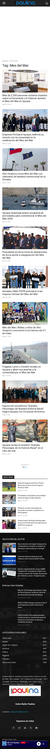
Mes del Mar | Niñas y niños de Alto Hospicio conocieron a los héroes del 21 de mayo (24, 330)
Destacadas (6, 363)
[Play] (38, 743)
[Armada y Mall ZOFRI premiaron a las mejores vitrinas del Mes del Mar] (25, 277)
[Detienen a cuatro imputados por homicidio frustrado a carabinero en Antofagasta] (9, 512)
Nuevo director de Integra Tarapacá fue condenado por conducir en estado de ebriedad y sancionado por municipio (32, 546)
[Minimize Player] (43, 743)
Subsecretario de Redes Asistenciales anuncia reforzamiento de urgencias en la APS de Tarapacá (32, 523)
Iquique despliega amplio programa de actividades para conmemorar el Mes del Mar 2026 (24, 216)
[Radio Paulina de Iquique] (25, 3)
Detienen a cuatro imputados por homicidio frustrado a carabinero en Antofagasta (31, 510)
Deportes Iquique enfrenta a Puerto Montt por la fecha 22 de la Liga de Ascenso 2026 (31, 485)
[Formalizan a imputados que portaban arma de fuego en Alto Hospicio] (9, 499)
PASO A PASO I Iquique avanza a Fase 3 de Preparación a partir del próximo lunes (32, 605)
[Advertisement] (25, 32)
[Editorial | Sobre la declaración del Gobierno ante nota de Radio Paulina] (9, 560)
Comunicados (7, 130)
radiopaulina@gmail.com (19, 712)
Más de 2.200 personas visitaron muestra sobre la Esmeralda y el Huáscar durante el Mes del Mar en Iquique (24, 98)
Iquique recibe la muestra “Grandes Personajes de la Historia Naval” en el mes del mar (22, 448)
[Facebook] (13, 728)
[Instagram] (19, 728)
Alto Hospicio (7, 170)
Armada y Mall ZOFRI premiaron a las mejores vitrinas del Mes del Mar (22, 293)
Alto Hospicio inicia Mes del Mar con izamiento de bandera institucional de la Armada (23, 176)
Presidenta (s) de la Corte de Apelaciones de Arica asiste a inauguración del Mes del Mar (24, 255)
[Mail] (25, 728)
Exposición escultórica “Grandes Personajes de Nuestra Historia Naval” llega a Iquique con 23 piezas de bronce (23, 408)
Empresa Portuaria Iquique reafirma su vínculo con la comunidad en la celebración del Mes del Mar (23, 137)
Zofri (4, 287)
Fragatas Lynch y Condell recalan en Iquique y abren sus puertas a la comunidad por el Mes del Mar (21, 369)
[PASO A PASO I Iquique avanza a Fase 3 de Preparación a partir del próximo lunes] (9, 606)
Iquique (5, 91)
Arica (4, 248)
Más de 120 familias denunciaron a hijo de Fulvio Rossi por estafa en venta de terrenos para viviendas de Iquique (32, 592)
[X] (30, 728)
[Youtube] (36, 728)
